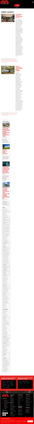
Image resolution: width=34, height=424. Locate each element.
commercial (5, 215)
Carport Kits (12, 409)
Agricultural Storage (6, 211)
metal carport (3, 114)
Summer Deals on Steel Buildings (4, 151)
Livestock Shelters (5, 252)
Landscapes (4, 332)
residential (4, 281)
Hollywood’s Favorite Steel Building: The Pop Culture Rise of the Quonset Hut (5, 169)
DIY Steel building (5, 229)
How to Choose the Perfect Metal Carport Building (19, 68)
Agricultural (5, 311)
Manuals (19, 404)
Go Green (27, 403)
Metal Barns (5, 334)
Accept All (30, 421)
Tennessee (8, 385)
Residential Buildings (4, 354)
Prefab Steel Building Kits (5, 269)
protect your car (3, 61)
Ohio (8, 384)
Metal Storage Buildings (5, 343)
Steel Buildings (11, 59)
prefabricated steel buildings (6, 267)
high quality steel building (5, 250)
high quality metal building (5, 247)
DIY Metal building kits (5, 225)
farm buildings (5, 240)
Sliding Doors (20, 411)
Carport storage (8, 113)
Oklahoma (12, 384)
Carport (11, 58)
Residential (4, 351)
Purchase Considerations (5, 274)
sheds (4, 356)
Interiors (4, 330)
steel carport (13, 114)
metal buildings (5, 256)
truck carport (5, 62)
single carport (10, 61)
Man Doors (20, 410)
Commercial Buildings (5, 317)
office (7, 345)
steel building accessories (5, 358)
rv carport (7, 61)
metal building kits (6, 254)
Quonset (4, 347)
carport (4, 213)
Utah (4, 387)
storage (4, 304)
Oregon (4, 385)
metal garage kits (5, 262)
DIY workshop (5, 236)
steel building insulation (5, 285)
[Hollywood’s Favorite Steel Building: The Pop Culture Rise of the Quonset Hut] (6, 164)
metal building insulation (5, 336)
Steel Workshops (5, 302)
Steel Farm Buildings (4, 294)
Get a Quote (28, 409)
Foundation (20, 409)
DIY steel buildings (14, 58)
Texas (12, 385)
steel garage (5, 296)
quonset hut (5, 349)
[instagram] (7, 413)
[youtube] (3, 415)
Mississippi (4, 384)
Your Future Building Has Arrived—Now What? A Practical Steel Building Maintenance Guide (6, 132)
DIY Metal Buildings (6, 227)
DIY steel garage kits (11, 60)
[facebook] (3, 413)
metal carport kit (5, 260)
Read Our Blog (20, 396)
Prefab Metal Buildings (5, 264)
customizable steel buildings (6, 223)
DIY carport (11, 113)
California (11, 381)
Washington (8, 387)
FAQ (18, 403)
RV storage (6, 114)
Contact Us (28, 412)
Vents (19, 412)
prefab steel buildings (5, 272)
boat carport (7, 60)
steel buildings (5, 289)
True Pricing (28, 404)
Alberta (20, 381)
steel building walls (6, 362)
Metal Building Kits (6, 59)
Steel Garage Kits (5, 298)
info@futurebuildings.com (8, 402)
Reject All (24, 421)
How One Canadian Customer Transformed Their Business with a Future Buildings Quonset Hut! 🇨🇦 (6, 193)
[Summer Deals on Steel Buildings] (6, 146)
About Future (28, 396)
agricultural (4, 209)
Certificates (28, 405)
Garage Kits (2, 59)
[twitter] (5, 413)
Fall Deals (4, 238)
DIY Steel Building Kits (5, 232)
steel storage (5, 300)
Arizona (4, 381)
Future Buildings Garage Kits (5, 242)
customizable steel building (6, 220)
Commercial (5, 315)
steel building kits (5, 287)
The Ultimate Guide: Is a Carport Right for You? (19, 16)
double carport (15, 113)
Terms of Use (12, 415)
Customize (18, 421)
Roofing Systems (13, 406)
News (4, 345)
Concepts (4, 319)
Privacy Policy (12, 414)
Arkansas (7, 381)
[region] (17, 420)
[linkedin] (5, 415)
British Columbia (25, 381)
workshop (4, 306)
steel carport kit (14, 61)
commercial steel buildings (5, 218)
